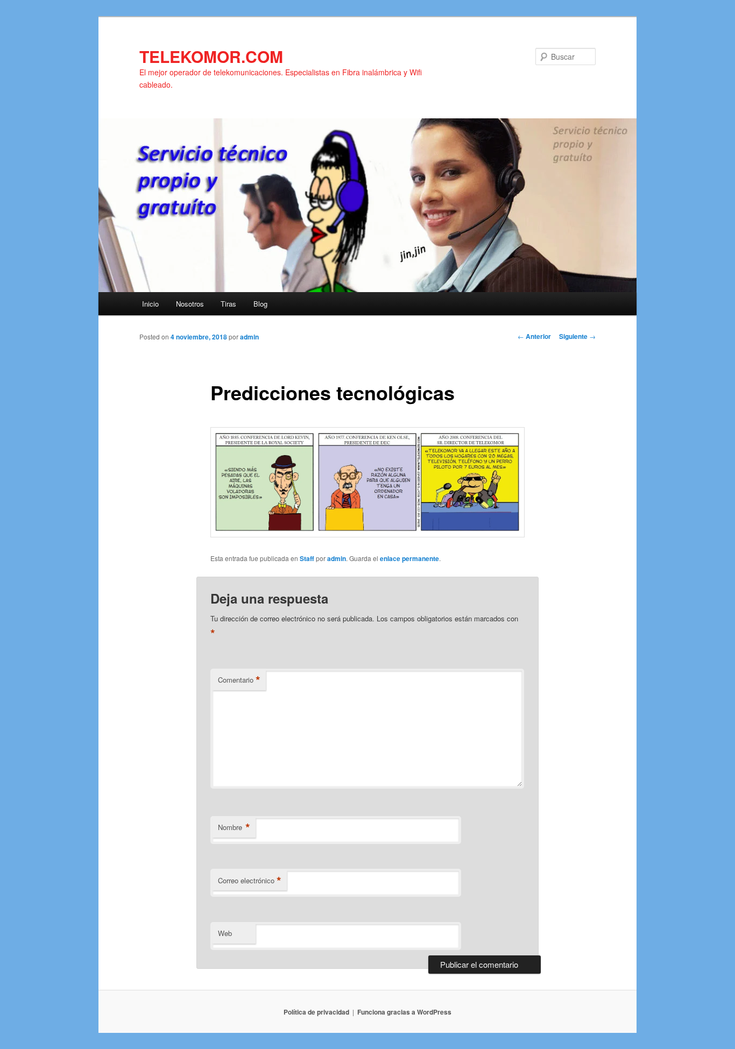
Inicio (150, 304)
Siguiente (577, 336)
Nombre (234, 827)
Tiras (228, 304)
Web (225, 933)
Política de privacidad (316, 1012)
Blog (260, 304)
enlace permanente (409, 558)
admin (249, 337)
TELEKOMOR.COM (211, 56)
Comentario (239, 680)
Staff (307, 558)
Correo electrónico (249, 880)
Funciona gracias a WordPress (404, 1012)
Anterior (534, 336)
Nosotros (190, 304)
